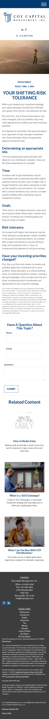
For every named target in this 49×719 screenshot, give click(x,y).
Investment (24, 614)
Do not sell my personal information (17, 676)
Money (24, 625)
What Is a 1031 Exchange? (25, 495)
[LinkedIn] (22, 29)
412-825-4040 (26, 35)
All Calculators (24, 636)
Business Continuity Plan (10, 709)
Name (9, 332)
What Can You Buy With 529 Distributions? (24, 551)
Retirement (24, 612)
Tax (24, 623)
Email (9, 348)
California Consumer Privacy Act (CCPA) (29, 672)
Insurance (24, 620)
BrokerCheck (6, 641)
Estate (24, 617)
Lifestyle (24, 628)
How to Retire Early (24, 441)
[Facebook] (25, 29)
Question (8, 364)
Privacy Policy (6, 713)
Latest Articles (25, 631)
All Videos (24, 633)
